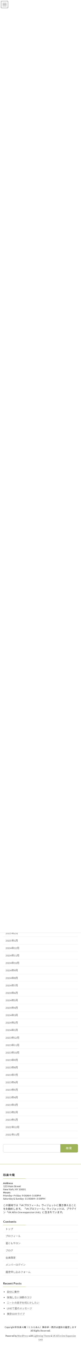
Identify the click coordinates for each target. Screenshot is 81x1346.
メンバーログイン (16, 1264)
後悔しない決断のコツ (19, 1297)
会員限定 (11, 1257)
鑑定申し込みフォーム (18, 1271)
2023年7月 (12, 1074)
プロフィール (13, 1236)
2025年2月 (12, 933)
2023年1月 (12, 1119)
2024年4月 (12, 1007)
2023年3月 (12, 1104)
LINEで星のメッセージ (19, 1308)
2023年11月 (12, 1045)
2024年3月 (12, 1015)
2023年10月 (12, 1052)
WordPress (22, 1336)
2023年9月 (12, 1060)
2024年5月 (12, 1000)
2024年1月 (12, 1030)
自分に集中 (13, 1291)
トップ (9, 1229)
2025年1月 (12, 940)
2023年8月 (12, 1067)
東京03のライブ (16, 1313)
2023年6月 (12, 1082)
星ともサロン (13, 1243)
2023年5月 (12, 1089)
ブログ (9, 1250)
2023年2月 (12, 1112)
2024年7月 (12, 985)
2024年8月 (12, 977)
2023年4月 (12, 1097)
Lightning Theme (42, 1336)
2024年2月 (12, 1022)
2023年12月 (12, 1037)
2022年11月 (12, 1134)
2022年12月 (12, 1127)
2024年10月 (12, 962)
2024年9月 (12, 970)
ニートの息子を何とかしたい (23, 1302)
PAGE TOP (75, 1301)
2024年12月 (12, 948)
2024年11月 (12, 955)
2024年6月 (12, 992)
